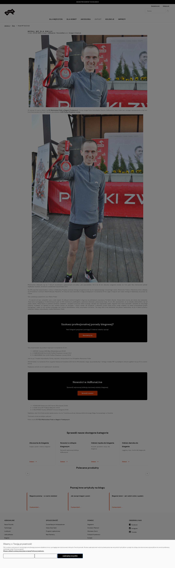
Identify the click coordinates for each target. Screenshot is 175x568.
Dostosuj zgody (46, 556)
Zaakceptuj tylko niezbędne (18, 556)
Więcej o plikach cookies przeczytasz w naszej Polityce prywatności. (23, 551)
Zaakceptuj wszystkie (70, 556)
